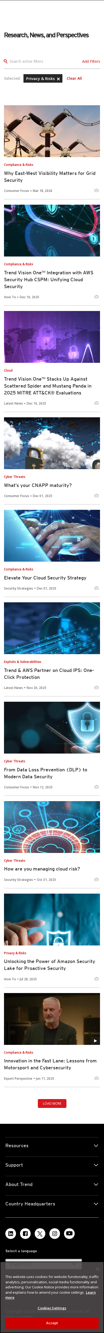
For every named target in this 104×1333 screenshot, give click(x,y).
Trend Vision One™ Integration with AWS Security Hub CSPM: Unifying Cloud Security (48, 279)
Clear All (74, 78)
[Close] (97, 1269)
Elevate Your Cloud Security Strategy (45, 578)
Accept (52, 1323)
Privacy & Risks (41, 78)
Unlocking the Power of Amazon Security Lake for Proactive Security (49, 964)
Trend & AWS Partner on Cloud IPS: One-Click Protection (49, 673)
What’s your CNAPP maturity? (38, 485)
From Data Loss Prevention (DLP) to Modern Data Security (45, 773)
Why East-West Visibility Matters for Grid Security (49, 176)
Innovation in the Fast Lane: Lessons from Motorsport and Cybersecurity (50, 1064)
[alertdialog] (52, 1297)
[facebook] (25, 1233)
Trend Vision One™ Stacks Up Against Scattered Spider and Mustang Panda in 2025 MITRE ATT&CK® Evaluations (47, 386)
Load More (52, 1103)
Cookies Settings (52, 1308)
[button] (58, 79)
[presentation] (52, 131)
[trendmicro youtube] (69, 1233)
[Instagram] (54, 1233)
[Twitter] (40, 1233)
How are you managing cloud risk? (42, 869)
